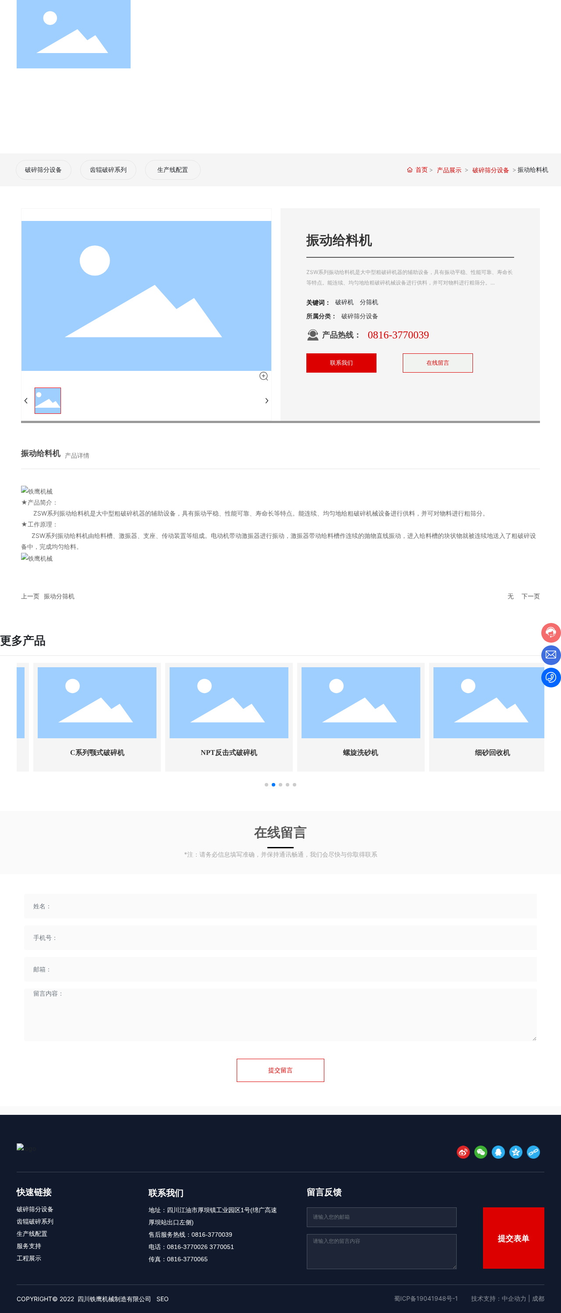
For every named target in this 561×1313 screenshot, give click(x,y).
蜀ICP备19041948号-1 (426, 1298)
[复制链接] (533, 1152)
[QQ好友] (498, 1152)
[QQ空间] (515, 1152)
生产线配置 (172, 170)
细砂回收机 (478, 752)
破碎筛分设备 (43, 170)
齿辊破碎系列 (108, 170)
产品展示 (449, 170)
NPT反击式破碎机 (214, 752)
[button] (266, 784)
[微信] (480, 1152)
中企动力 (514, 1298)
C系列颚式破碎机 (83, 752)
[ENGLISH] (539, 33)
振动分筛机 (59, 596)
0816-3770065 (187, 1259)
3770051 (221, 1246)
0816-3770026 (187, 1246)
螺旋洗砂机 (346, 752)
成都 (538, 1298)
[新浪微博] (463, 1152)
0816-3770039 (398, 335)
